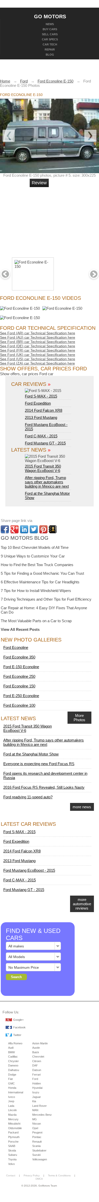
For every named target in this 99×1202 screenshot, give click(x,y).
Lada (11, 1105)
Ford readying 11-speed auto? (28, 797)
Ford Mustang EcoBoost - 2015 (29, 870)
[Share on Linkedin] (24, 529)
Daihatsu (13, 1070)
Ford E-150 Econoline (21, 667)
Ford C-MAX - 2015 (41, 436)
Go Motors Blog (24, 538)
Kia (34, 1101)
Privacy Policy (32, 1175)
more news (82, 807)
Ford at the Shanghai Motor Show (31, 754)
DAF (35, 1065)
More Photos (79, 717)
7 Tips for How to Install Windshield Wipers (36, 590)
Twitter (17, 1034)
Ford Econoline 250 (19, 676)
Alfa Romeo (15, 1043)
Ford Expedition (38, 403)
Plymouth (14, 1137)
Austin (36, 1047)
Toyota (12, 1159)
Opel (35, 1128)
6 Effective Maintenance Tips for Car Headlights (40, 582)
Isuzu (35, 1092)
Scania (36, 1145)
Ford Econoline (15, 647)
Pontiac (36, 1137)
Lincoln (12, 1110)
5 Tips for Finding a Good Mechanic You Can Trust (42, 573)
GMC (11, 1083)
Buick (35, 1052)
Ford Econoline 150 (19, 686)
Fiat (10, 1078)
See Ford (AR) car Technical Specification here (37, 333)
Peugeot (37, 1132)
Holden (36, 1083)
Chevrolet (38, 1056)
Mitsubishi (14, 1123)
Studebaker (39, 1150)
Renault (37, 1141)
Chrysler (13, 1061)
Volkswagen (39, 1159)
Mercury (13, 1119)
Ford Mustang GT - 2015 (45, 443)
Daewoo (13, 1065)
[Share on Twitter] (34, 529)
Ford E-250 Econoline (21, 696)
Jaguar (36, 1096)
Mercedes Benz (42, 1114)
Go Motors (50, 16)
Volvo (11, 1163)
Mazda (12, 1114)
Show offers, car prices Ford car (26, 374)
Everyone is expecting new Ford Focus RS (38, 764)
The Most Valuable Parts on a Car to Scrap (36, 621)
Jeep (11, 1101)
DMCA (39, 1178)
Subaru (12, 1154)
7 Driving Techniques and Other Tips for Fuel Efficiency (46, 599)
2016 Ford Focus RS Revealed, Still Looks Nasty (44, 787)
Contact (10, 1175)
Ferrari (36, 1074)
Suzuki (36, 1154)
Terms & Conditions (59, 1175)
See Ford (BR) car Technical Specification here (37, 342)
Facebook (19, 1027)
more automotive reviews (82, 903)
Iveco (11, 1096)
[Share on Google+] (14, 529)
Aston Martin (40, 1043)
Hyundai (37, 1087)
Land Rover (39, 1105)
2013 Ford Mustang (41, 417)
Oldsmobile (15, 1128)
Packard (13, 1132)
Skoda (12, 1150)
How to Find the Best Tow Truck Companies (37, 565)
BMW (11, 1052)
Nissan (36, 1123)
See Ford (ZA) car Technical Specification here (37, 363)
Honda (12, 1087)
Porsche (13, 1141)
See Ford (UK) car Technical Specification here (37, 355)
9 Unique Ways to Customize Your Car (33, 556)
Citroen (36, 1061)
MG (34, 1119)
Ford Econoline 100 (19, 705)
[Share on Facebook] (5, 529)
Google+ (18, 1019)
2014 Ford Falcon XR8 (43, 410)
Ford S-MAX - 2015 (41, 396)
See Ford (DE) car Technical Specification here (37, 346)
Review (39, 182)
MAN (35, 1110)
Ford (35, 1078)
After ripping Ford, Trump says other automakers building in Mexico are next (47, 481)
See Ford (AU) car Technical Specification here (37, 337)
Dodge (12, 1074)
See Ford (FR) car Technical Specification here (37, 350)
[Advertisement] (67, 220)
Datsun (36, 1070)
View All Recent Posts (20, 629)
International (15, 1092)
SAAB (11, 1145)
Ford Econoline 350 (19, 657)
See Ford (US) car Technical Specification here (37, 359)
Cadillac (13, 1056)
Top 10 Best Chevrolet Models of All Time (35, 547)
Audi (10, 1047)
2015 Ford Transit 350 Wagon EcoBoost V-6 (43, 468)
